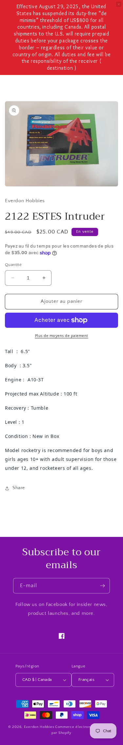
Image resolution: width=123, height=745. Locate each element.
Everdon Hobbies (39, 727)
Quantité (13, 264)
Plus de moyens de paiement (61, 336)
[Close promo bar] (118, 4)
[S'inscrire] (102, 585)
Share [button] (18, 488)
